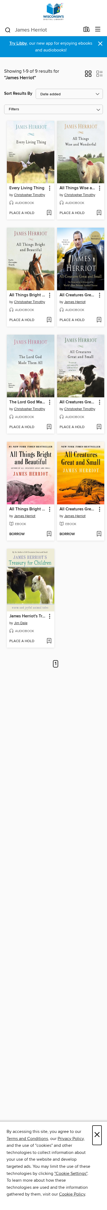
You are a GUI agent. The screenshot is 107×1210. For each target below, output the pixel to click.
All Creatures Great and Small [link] (78, 295)
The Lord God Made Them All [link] (28, 402)
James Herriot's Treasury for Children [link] (28, 616)
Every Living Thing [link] (26, 188)
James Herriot (75, 302)
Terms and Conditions (27, 1138)
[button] (88, 75)
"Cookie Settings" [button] (70, 1173)
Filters (14, 109)
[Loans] (86, 30)
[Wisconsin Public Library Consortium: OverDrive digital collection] (53, 11)
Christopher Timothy (29, 195)
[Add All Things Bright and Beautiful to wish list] (49, 320)
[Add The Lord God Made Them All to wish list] (49, 427)
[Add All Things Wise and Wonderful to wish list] (98, 213)
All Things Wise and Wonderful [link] (78, 188)
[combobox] (42, 29)
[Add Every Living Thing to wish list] (49, 213)
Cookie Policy (72, 1194)
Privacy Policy (71, 1138)
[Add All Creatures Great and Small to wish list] (98, 320)
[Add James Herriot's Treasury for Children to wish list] (49, 641)
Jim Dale (20, 623)
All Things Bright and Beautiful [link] (28, 295)
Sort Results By (18, 93)
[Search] (8, 29)
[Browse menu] (98, 29)
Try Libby (18, 43)
